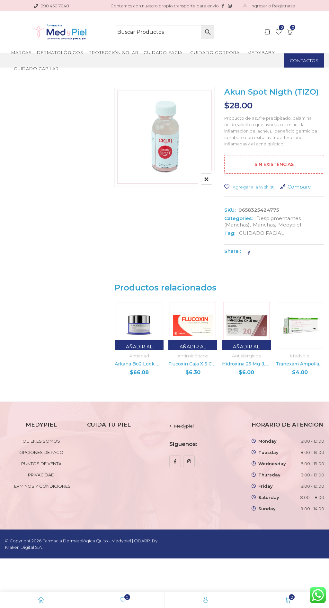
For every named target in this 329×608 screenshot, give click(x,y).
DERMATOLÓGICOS (60, 52)
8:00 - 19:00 (312, 441)
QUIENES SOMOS (41, 441)
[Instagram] (189, 461)
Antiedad (139, 356)
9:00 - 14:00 (312, 508)
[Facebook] (175, 461)
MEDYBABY (261, 52)
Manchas (264, 225)
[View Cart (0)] (290, 32)
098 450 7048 (54, 5)
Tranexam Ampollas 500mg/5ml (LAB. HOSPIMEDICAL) (300, 364)
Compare (299, 187)
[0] (278, 32)
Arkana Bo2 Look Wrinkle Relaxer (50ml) (139, 364)
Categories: (238, 218)
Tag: (229, 233)
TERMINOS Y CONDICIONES (41, 486)
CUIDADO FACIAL (164, 52)
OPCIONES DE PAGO (41, 452)
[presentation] (118, 348)
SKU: (230, 210)
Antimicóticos (192, 356)
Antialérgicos (246, 356)
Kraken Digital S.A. (24, 547)
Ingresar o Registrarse (272, 5)
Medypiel (289, 225)
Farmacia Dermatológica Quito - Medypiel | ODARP (96, 540)
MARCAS (21, 52)
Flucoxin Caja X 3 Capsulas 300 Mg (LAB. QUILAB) (192, 364)
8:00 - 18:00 (312, 497)
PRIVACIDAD (41, 474)
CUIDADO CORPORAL (216, 52)
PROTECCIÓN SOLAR (113, 52)
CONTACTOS (304, 60)
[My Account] (205, 600)
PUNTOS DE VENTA (41, 463)
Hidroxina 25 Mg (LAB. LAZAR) (246, 364)
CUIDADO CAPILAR (36, 68)
